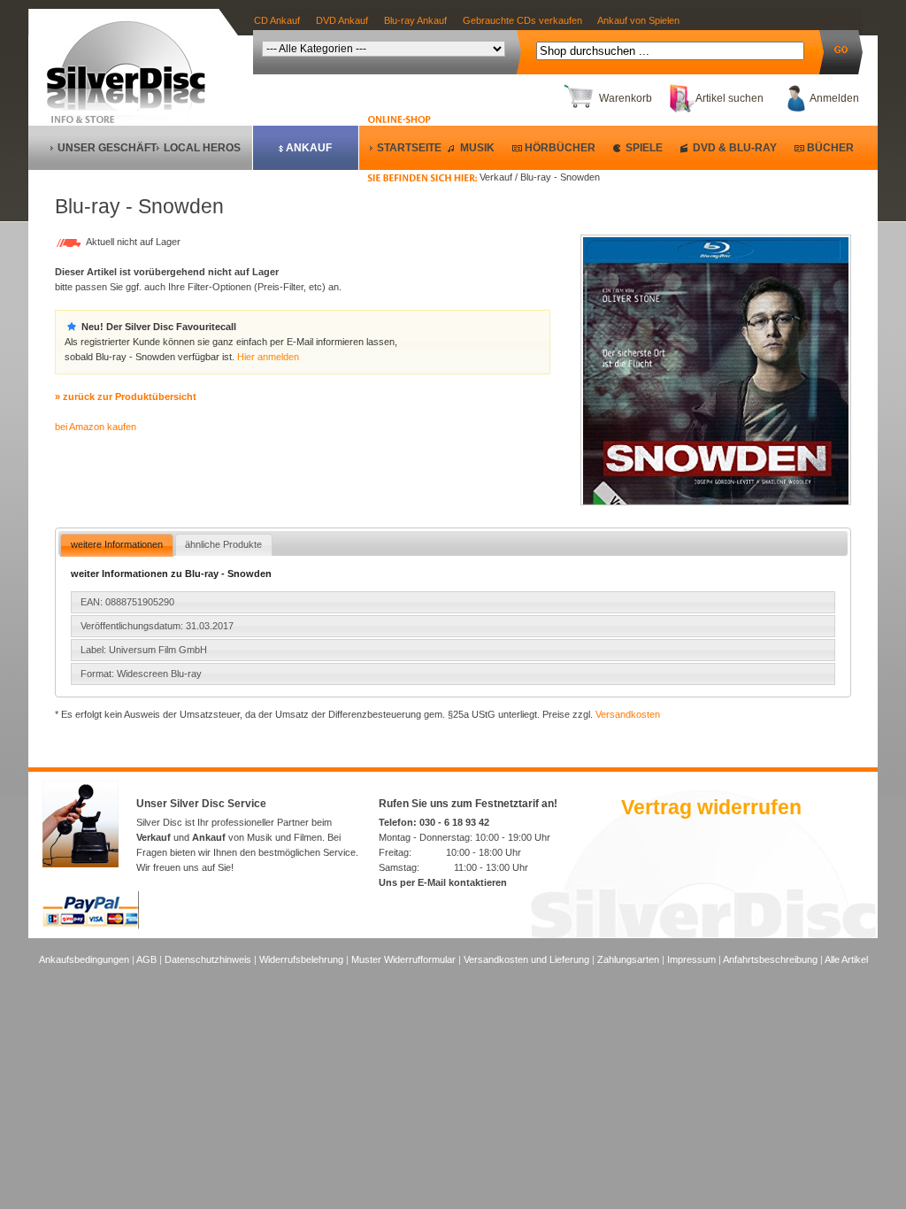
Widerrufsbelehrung (301, 959)
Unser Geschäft (107, 148)
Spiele (644, 148)
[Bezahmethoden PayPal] (90, 925)
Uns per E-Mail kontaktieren (443, 882)
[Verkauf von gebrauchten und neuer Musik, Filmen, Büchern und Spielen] (133, 107)
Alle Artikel (846, 959)
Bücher (830, 148)
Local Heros (202, 148)
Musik (477, 148)
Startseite (409, 148)
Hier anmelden (268, 356)
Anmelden (834, 98)
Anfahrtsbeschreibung (770, 959)
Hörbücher (560, 148)
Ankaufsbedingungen (84, 959)
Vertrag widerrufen (711, 807)
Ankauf (309, 148)
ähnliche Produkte (223, 544)
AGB (146, 959)
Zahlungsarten (628, 959)
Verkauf (153, 837)
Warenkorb (625, 98)
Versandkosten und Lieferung (526, 959)
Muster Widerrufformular (403, 959)
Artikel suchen (729, 98)
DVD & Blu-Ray (735, 148)
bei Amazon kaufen (95, 426)
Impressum (691, 959)
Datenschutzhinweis (208, 959)
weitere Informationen (117, 544)
